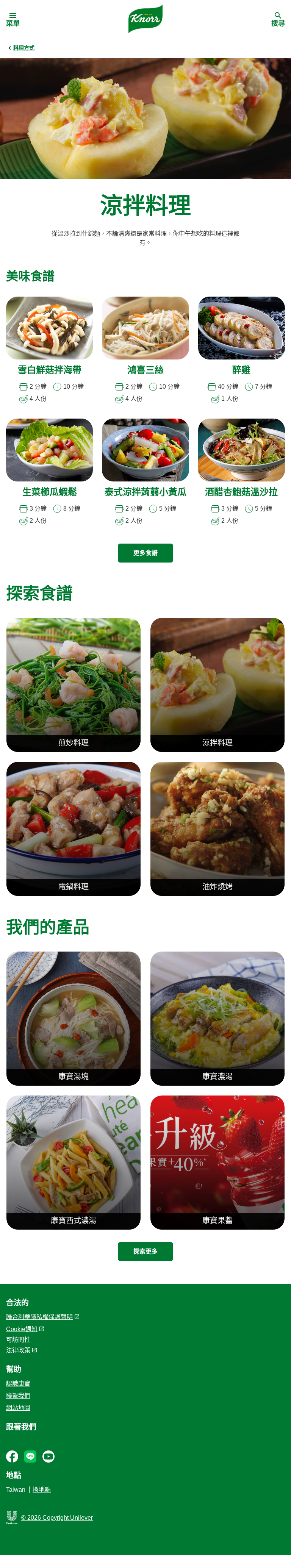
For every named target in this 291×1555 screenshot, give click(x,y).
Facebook (12, 1456)
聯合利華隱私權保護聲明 (39, 1317)
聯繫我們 (18, 1395)
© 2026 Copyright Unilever (57, 1517)
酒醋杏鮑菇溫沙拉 (241, 493)
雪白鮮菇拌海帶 (49, 371)
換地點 (42, 1489)
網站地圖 (18, 1408)
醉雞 (241, 371)
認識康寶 (18, 1383)
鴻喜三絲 (145, 371)
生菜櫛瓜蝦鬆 (49, 493)
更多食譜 (145, 553)
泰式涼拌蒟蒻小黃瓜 (145, 493)
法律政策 (18, 1350)
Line (30, 1456)
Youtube (48, 1456)
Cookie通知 (22, 1329)
